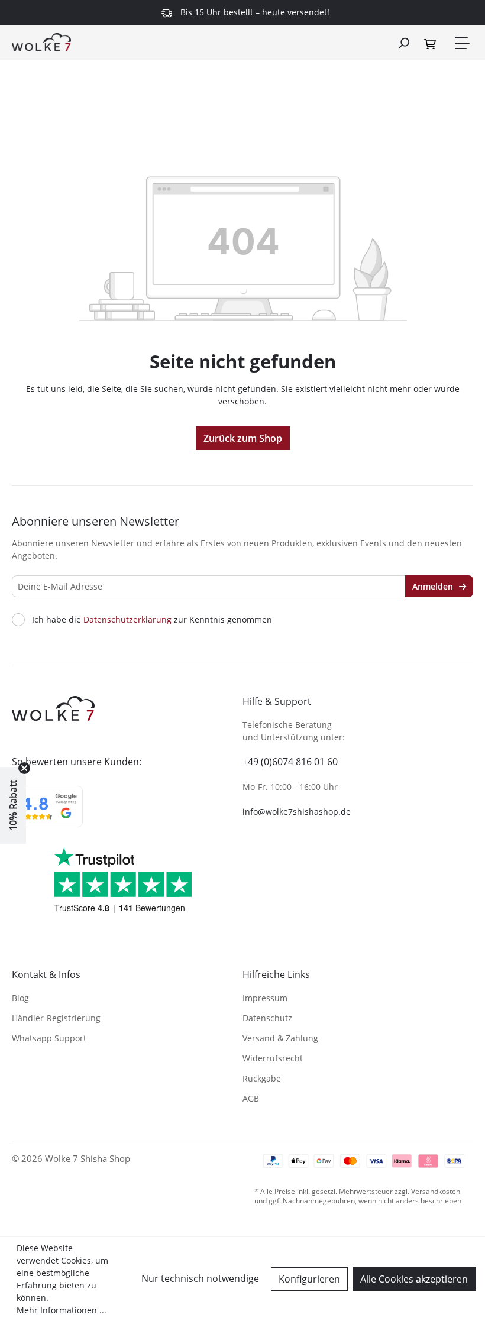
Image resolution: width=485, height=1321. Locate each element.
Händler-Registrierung (56, 1018)
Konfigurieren (309, 1279)
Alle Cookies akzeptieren (414, 1279)
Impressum (264, 997)
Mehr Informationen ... (61, 1310)
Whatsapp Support (49, 1038)
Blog (20, 997)
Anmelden (433, 586)
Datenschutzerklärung (127, 619)
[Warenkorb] (431, 43)
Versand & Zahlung (280, 1038)
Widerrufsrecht (272, 1058)
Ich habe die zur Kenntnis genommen (152, 619)
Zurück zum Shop (242, 438)
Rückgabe (261, 1078)
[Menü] (461, 43)
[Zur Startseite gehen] (41, 41)
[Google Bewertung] (47, 814)
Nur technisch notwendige (200, 1278)
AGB (250, 1098)
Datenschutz (267, 1018)
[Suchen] (403, 42)
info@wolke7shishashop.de (296, 811)
